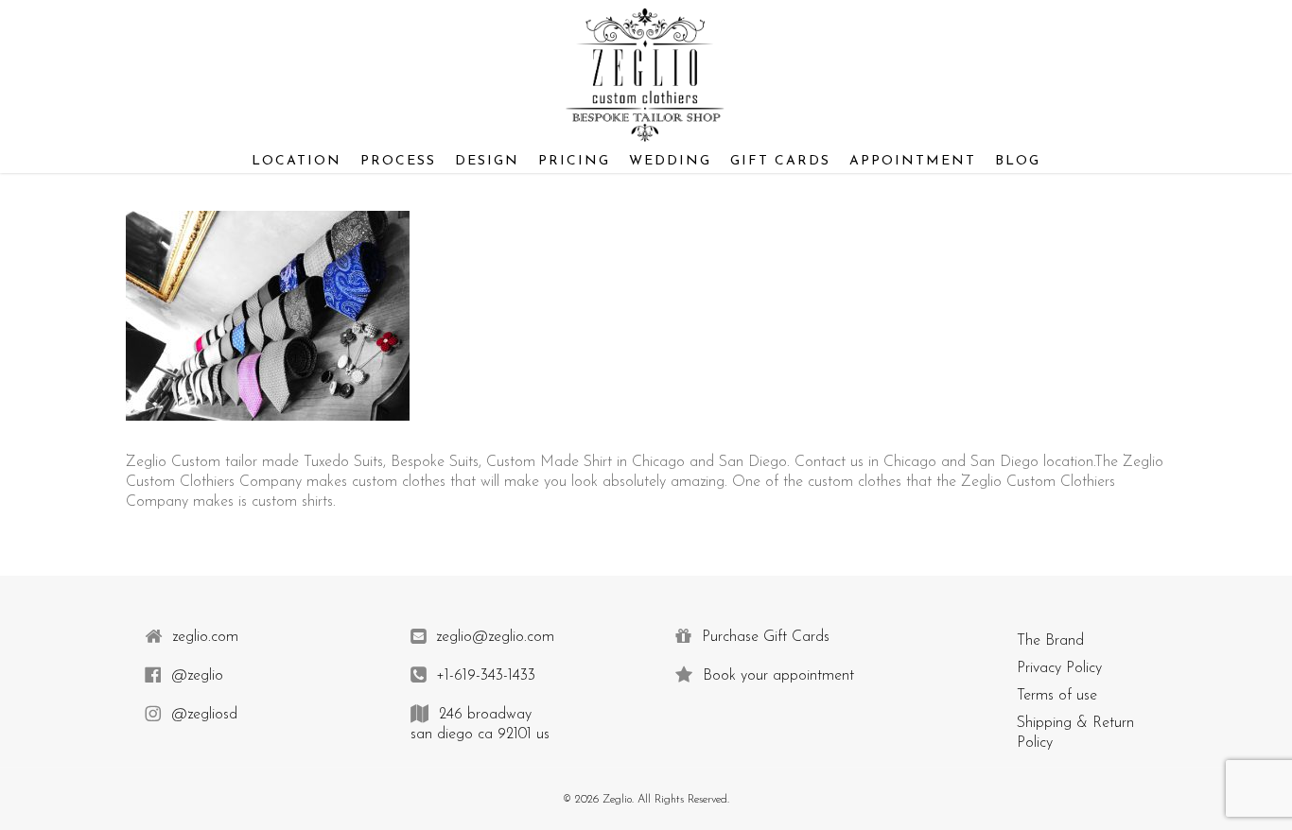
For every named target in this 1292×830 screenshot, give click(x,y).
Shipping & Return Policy (1075, 733)
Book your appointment (776, 675)
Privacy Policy (1059, 668)
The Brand (1050, 640)
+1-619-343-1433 (483, 675)
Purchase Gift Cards (763, 637)
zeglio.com (202, 637)
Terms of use (1057, 695)
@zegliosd (201, 714)
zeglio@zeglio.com (492, 637)
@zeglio (194, 675)
